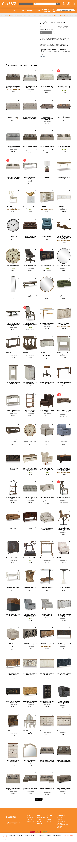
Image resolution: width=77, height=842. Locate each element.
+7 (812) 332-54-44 (48, 11)
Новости (30, 10)
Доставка (59, 819)
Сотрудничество (61, 821)
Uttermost (29, 819)
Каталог (16, 10)
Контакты (59, 817)
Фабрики (39, 821)
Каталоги (49, 821)
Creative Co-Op (30, 821)
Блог (48, 817)
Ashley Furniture (30, 817)
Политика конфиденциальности (62, 824)
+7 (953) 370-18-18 (48, 9)
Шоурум (37, 10)
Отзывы (39, 825)
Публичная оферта (59, 827)
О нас (23, 10)
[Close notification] (76, 833)
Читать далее (42, 56)
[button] (63, 3)
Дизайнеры (40, 823)
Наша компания (41, 817)
